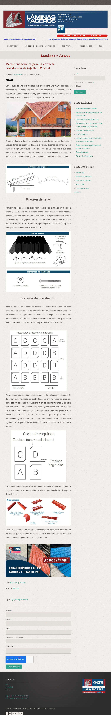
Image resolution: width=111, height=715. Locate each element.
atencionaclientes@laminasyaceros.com (19, 39)
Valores (8, 690)
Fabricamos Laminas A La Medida (82, 36)
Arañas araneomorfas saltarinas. (87, 109)
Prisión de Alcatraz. (82, 134)
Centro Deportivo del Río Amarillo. (87, 119)
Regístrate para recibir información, (17, 696)
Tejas (12, 600)
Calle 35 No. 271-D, (64, 14)
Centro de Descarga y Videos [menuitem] (40, 46)
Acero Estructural (83, 177)
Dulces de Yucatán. (82, 152)
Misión (8, 684)
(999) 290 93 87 (72, 29)
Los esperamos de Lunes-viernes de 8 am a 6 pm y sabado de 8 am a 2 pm (78, 39)
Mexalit (16, 588)
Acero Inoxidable (83, 180)
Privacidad (9, 687)
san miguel (18, 600)
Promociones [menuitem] (85, 46)
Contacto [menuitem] (67, 46)
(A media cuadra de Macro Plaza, (68, 19)
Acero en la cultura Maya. (84, 156)
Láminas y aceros (18, 582)
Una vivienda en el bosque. (85, 130)
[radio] (89, 86)
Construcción (82, 188)
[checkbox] (89, 86)
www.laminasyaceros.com (69, 33)
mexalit (25, 600)
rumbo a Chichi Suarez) (65, 21)
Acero (80, 173)
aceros (80, 184)
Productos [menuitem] (12, 46)
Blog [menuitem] (101, 46)
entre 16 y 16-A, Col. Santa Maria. (70, 17)
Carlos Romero (18, 74)
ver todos (77, 192)
